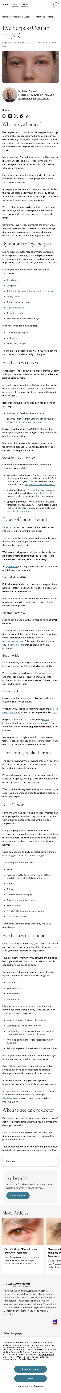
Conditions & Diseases (22, 16)
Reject (31, 1378)
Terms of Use (14, 1357)
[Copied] (28, 116)
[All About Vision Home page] (15, 5)
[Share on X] (16, 116)
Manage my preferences (30, 1386)
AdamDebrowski (31, 91)
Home (5, 16)
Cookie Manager (27, 1359)
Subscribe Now (18, 1195)
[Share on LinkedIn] (10, 116)
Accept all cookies (31, 1369)
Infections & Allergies (46, 16)
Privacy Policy (46, 1354)
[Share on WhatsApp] (22, 116)
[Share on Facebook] (4, 116)
